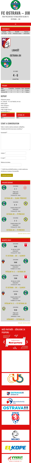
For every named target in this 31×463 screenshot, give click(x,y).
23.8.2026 (15, 243)
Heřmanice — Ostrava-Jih (15, 319)
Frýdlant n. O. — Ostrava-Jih (15, 271)
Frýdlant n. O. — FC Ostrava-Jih (16, 303)
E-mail (3, 158)
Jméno (3, 153)
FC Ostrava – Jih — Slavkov (15, 255)
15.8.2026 (15, 186)
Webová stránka (5, 162)
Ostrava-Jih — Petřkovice (15, 214)
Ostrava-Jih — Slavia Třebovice (15, 198)
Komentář (4, 132)
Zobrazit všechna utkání (24, 233)
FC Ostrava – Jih (15, 13)
